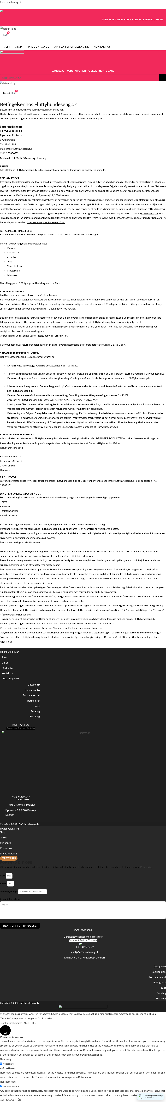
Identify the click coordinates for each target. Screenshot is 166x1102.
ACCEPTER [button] (30, 1022)
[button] (19, 46)
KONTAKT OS (102, 46)
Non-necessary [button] (8, 1081)
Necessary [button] (5, 1059)
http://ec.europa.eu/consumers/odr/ (46, 222)
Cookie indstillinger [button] (11, 1022)
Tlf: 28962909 (8, 144)
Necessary (8, 1063)
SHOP (18, 46)
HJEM (6, 46)
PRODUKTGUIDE (38, 46)
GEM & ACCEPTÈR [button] (10, 1099)
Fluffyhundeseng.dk (10, 2)
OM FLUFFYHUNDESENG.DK (71, 46)
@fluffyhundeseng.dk (21, 148)
